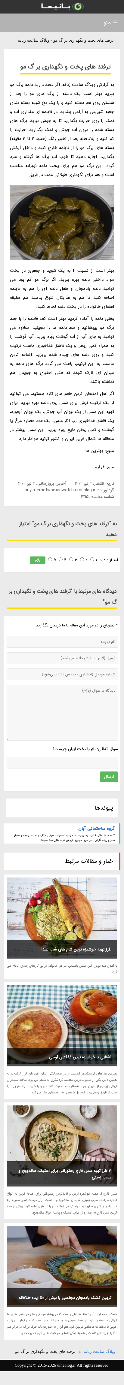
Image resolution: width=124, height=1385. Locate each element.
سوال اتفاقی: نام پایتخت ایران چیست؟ (85, 749)
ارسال (109, 776)
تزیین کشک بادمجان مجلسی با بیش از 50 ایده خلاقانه (65, 1297)
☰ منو (110, 22)
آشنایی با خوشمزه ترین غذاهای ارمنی (80, 1057)
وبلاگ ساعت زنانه (99, 1351)
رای (37, 560)
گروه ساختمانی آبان (96, 828)
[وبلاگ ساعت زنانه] (62, 7)
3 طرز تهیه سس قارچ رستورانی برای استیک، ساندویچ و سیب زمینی (64, 1173)
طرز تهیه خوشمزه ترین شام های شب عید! (76, 949)
